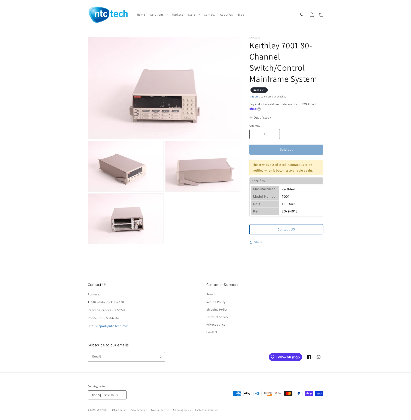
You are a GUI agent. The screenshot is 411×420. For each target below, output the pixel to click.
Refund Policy (215, 302)
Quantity (254, 125)
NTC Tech (102, 409)
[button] (158, 14)
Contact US (286, 229)
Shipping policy (182, 409)
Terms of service (160, 409)
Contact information (206, 409)
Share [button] (258, 242)
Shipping (254, 96)
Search (211, 294)
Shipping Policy (217, 309)
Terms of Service (217, 317)
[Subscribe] (160, 357)
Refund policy (119, 409)
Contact (211, 332)
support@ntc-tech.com (112, 326)
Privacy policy (215, 324)
